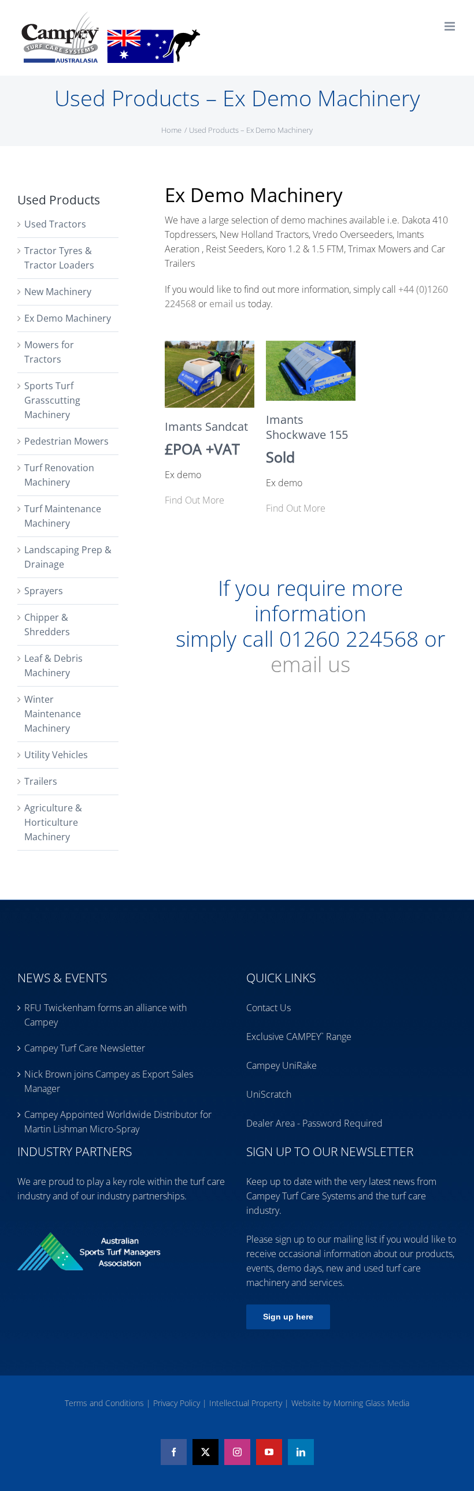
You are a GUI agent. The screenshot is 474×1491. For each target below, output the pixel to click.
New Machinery (57, 291)
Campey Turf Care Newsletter (84, 1048)
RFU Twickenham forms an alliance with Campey (105, 1014)
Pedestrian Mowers (66, 441)
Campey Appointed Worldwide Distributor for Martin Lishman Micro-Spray (118, 1121)
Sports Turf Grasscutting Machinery (52, 400)
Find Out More (194, 500)
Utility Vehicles (56, 754)
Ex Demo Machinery (67, 318)
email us (310, 664)
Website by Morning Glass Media (350, 1402)
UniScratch (268, 1094)
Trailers (40, 781)
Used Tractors (55, 224)
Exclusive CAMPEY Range (298, 1036)
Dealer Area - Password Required (314, 1123)
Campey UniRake (281, 1065)
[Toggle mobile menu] (451, 26)
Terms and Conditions (105, 1402)
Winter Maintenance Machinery (52, 714)
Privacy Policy (177, 1402)
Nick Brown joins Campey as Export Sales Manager (108, 1081)
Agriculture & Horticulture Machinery (53, 822)
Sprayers (43, 590)
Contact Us (268, 1007)
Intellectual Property (246, 1402)
